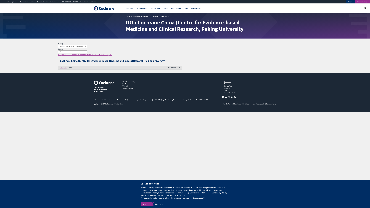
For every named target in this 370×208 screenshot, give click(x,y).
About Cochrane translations (88, 2)
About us (227, 88)
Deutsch (45, 2)
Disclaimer (245, 104)
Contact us (227, 82)
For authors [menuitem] (196, 8)
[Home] (107, 8)
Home (128, 16)
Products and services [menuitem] (179, 8)
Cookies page (198, 198)
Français (25, 2)
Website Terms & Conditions (232, 104)
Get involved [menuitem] (155, 8)
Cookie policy (260, 104)
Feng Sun (63, 68)
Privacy (253, 104)
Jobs (225, 90)
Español (13, 2)
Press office (228, 86)
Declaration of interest (140, 16)
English (7, 2)
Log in (350, 2)
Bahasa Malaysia (54, 2)
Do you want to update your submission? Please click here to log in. (85, 55)
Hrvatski (39, 2)
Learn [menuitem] (165, 8)
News (226, 84)
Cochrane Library (362, 2)
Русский (32, 2)
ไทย (62, 2)
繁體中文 (68, 2)
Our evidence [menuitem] (141, 8)
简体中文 (75, 2)
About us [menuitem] (129, 8)
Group (60, 43)
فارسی (19, 2)
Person (61, 49)
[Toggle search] (365, 8)
